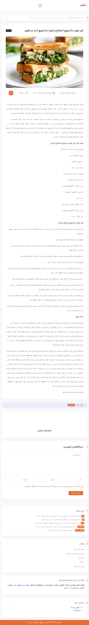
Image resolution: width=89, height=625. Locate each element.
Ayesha (81, 527)
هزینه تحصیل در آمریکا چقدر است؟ (60, 530)
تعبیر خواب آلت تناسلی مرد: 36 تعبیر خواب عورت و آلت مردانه (58, 516)
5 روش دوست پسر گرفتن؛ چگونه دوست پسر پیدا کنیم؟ (60, 519)
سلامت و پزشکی (23, 585)
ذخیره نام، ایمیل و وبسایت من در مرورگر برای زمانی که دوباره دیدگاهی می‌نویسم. (52, 486)
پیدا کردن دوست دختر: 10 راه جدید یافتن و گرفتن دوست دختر (56, 523)
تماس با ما (75, 607)
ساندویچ (71, 405)
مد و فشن (12, 585)
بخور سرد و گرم (79, 566)
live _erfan (80, 530)
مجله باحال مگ (78, 549)
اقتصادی (81, 558)
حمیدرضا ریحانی (65, 93)
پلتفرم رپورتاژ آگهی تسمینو (75, 553)
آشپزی (71, 17)
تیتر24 (82, 562)
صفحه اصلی (79, 17)
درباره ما (76, 610)
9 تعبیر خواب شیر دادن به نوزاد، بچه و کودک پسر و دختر (55, 527)
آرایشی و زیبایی (78, 587)
